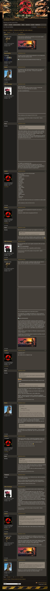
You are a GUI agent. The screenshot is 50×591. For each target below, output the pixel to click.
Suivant (21, 32)
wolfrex (6, 171)
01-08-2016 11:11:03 (21, 34)
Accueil (10, 24)
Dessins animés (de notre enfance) (23, 30)
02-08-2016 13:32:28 (21, 370)
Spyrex (6, 34)
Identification (37, 24)
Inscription (32, 24)
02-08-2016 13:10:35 (21, 227)
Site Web (6, 186)
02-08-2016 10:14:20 (21, 84)
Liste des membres (16, 24)
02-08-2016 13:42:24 (21, 402)
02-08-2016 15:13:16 (21, 486)
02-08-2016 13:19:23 (21, 259)
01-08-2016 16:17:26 (21, 53)
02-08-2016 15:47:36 (21, 513)
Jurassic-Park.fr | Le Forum (14, 20)
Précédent (8, 32)
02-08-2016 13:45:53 (21, 436)
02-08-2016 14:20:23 (21, 456)
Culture (11, 30)
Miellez (5, 67)
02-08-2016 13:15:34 (21, 241)
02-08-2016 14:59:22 (21, 474)
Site (6, 24)
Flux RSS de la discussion (41, 582)
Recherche (28, 24)
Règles (23, 24)
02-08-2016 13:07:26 (21, 207)
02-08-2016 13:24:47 (21, 350)
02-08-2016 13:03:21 (21, 171)
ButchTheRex (7, 53)
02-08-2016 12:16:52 (21, 123)
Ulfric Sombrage (8, 84)
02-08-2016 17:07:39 (21, 533)
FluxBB (44, 584)
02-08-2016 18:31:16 (21, 560)
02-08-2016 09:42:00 (21, 67)
